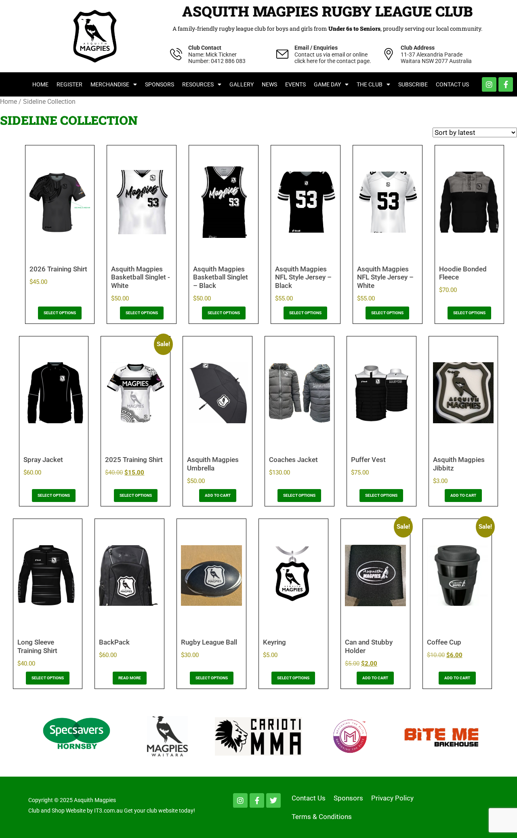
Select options (60, 313)
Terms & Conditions (322, 817)
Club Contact (204, 47)
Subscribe (413, 84)
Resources (198, 84)
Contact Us (452, 84)
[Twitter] (273, 800)
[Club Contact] (176, 54)
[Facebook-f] (505, 84)
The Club (369, 84)
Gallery (241, 84)
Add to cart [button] (218, 495)
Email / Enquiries (316, 47)
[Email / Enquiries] (282, 54)
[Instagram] (489, 84)
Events (295, 84)
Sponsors (159, 84)
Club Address (418, 47)
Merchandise (109, 84)
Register (69, 84)
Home (40, 84)
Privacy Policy (392, 798)
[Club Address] (388, 54)
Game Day (327, 84)
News (269, 84)
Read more (129, 678)
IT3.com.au (108, 810)
